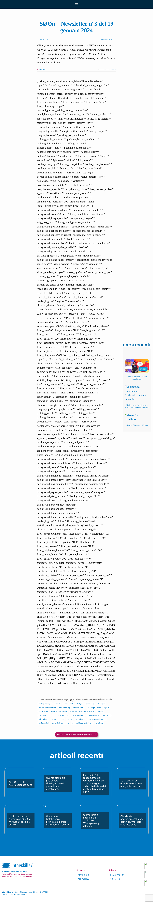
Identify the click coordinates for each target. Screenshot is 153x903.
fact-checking (64, 708)
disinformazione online (47, 708)
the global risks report (60, 723)
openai (69, 719)
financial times (78, 708)
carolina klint (68, 704)
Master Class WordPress (137, 425)
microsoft (106, 715)
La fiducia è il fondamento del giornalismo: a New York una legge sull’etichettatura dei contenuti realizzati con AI (94, 783)
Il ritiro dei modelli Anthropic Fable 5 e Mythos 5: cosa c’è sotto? (20, 820)
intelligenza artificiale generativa (82, 711)
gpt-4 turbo (43, 711)
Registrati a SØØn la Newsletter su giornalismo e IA (76, 734)
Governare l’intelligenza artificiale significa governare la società (57, 820)
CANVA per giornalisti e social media (137, 378)
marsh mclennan (78, 715)
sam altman (80, 719)
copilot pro (90, 704)
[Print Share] (89, 75)
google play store (94, 708)
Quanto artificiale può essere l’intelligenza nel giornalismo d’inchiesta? (55, 783)
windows (99, 723)
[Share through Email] (84, 75)
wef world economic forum (82, 723)
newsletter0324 (58, 719)
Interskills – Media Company (14, 871)
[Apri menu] (76, 4)
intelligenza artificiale (59, 711)
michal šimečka (93, 715)
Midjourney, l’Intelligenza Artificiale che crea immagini (137, 406)
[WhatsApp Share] (79, 75)
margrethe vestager (60, 715)
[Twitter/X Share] (73, 75)
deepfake (101, 704)
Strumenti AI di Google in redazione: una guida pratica (131, 783)
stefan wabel (43, 723)
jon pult (100, 711)
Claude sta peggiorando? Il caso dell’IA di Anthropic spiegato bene (131, 820)
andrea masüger (45, 704)
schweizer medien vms (96, 719)
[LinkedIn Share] (63, 75)
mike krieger (43, 719)
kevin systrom (44, 715)
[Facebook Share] (68, 75)
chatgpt (79, 704)
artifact (57, 704)
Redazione (44, 39)
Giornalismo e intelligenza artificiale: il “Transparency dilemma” (91, 820)
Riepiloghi (42, 69)
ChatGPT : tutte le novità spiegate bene (20, 783)
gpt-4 (106, 708)
